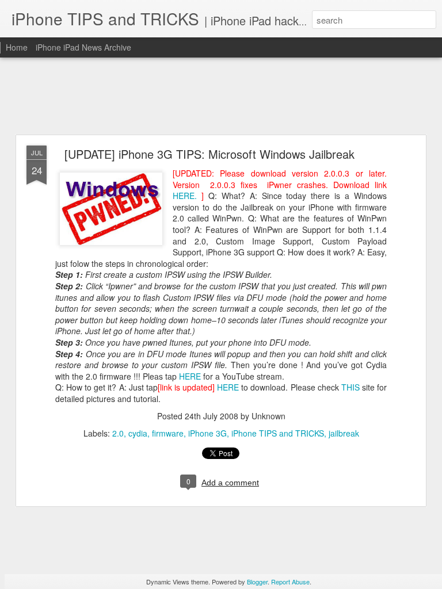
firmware (168, 433)
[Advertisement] (221, 97)
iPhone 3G (207, 433)
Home (17, 47)
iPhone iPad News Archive (83, 47)
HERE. (187, 195)
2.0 (118, 433)
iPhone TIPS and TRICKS (277, 433)
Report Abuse (290, 581)
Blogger (257, 581)
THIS (350, 387)
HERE (190, 376)
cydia (137, 433)
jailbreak (344, 433)
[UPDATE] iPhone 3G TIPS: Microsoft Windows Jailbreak (209, 154)
